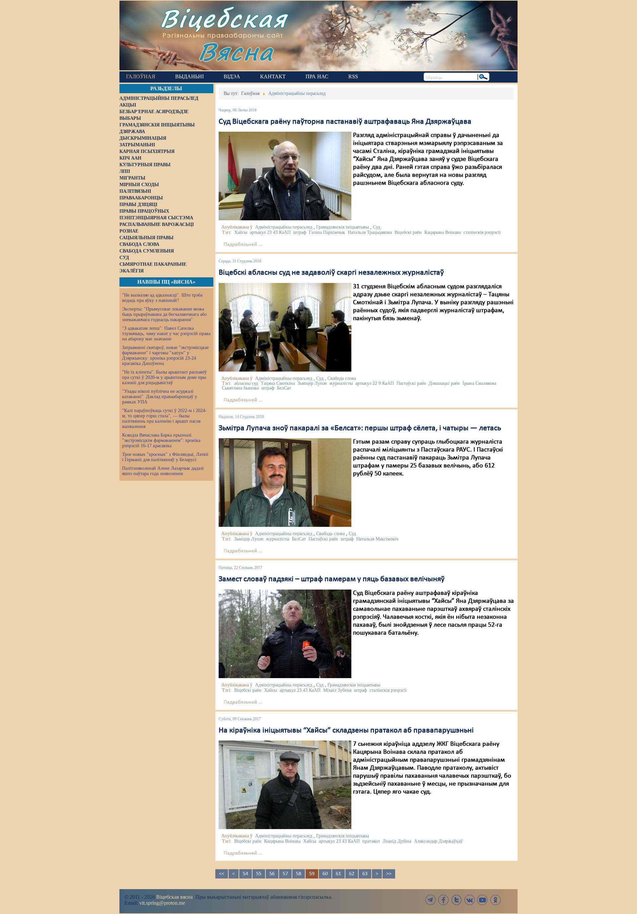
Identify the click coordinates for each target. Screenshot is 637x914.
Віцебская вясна (174, 897)
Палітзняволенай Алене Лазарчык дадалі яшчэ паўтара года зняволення (163, 471)
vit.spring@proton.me (162, 903)
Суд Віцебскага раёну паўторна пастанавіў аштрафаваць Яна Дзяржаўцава (345, 122)
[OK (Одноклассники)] (495, 900)
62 (351, 874)
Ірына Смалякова (479, 383)
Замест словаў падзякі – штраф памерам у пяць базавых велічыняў (332, 579)
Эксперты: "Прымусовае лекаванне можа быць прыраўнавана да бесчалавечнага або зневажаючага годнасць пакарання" (164, 314)
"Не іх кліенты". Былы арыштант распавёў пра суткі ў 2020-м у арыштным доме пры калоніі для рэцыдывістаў (164, 377)
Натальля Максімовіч (377, 538)
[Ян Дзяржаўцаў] (285, 176)
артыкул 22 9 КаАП (374, 383)
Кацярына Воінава (442, 232)
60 (325, 874)
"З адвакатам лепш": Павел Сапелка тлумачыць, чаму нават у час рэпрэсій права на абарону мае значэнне (166, 333)
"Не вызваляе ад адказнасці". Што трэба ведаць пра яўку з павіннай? (162, 298)
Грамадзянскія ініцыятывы (342, 227)
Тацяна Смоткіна (278, 383)
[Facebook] (443, 900)
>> (388, 874)
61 (338, 874)
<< (221, 874)
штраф (299, 232)
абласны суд (246, 383)
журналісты (341, 383)
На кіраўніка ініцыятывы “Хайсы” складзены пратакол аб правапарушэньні (346, 731)
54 (245, 874)
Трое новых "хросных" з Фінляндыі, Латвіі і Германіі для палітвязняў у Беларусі (165, 457)
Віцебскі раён (408, 232)
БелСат (284, 388)
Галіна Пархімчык (327, 232)
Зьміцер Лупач (312, 383)
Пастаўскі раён (411, 383)
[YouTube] (482, 900)
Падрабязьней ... (243, 244)
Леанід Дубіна (397, 841)
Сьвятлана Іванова (240, 388)
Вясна (235, 51)
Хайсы (240, 232)
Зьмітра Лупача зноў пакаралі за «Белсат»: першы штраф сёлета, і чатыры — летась (360, 428)
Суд (376, 227)
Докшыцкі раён (444, 383)
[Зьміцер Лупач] (285, 482)
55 (258, 874)
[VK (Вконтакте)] (469, 900)
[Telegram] (430, 900)
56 (272, 874)
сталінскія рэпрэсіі (482, 232)
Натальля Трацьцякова (370, 232)
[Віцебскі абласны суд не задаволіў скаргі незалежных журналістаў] (285, 327)
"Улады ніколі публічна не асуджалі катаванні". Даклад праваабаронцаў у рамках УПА (159, 396)
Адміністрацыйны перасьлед (283, 227)
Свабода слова (341, 378)
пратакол (371, 841)
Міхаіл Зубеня (337, 690)
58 (298, 874)
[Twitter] (456, 900)
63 (365, 874)
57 (285, 874)
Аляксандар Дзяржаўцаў (438, 841)
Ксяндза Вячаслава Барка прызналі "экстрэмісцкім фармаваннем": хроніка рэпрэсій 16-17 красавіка (161, 440)
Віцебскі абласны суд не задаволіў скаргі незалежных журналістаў (331, 273)
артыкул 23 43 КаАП (270, 232)
